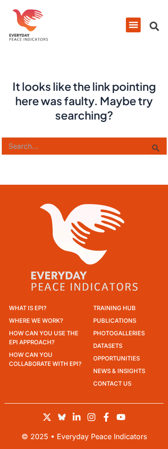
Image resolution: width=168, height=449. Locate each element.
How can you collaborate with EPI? (45, 359)
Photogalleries (119, 333)
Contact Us (112, 383)
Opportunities (116, 358)
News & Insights (119, 370)
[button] (133, 25)
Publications (114, 320)
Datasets (107, 345)
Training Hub (114, 307)
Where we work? (36, 320)
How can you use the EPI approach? (43, 337)
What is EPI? (28, 307)
